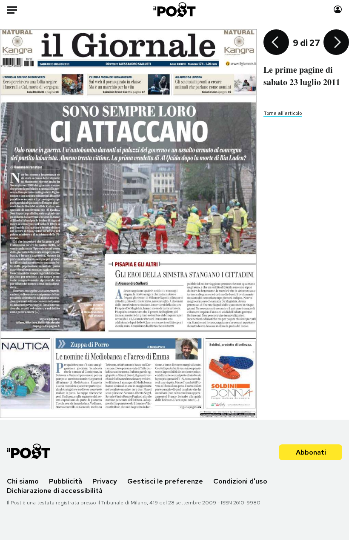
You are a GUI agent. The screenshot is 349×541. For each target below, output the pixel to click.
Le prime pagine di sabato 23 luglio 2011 (301, 75)
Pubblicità (65, 481)
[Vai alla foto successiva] (336, 43)
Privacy (104, 481)
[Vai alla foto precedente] (276, 43)
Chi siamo (23, 481)
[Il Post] (174, 9)
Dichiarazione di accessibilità (55, 490)
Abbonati (311, 452)
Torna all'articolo (282, 113)
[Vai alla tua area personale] (337, 9)
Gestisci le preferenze (165, 481)
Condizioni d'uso (240, 481)
